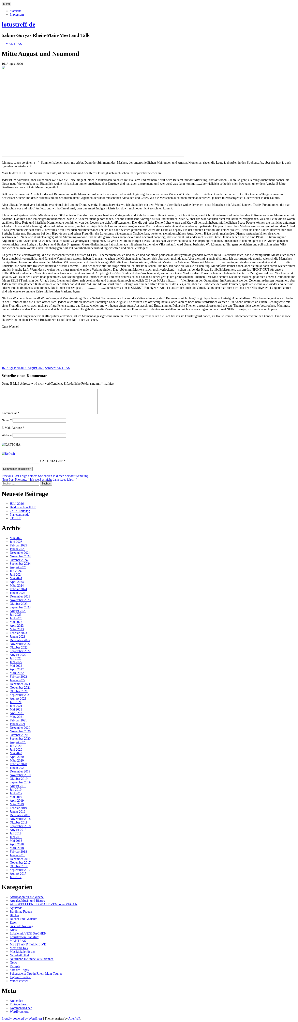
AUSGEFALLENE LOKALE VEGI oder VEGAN (43, 904)
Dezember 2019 (20, 771)
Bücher (14, 915)
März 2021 (17, 716)
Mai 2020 (16, 753)
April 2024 (17, 582)
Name (7, 420)
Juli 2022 (15, 658)
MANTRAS (14, 44)
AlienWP (74, 1018)
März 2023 (17, 629)
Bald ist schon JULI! (23, 507)
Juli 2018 (15, 833)
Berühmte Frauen (21, 911)
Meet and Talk (19, 948)
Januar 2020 (17, 767)
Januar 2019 (17, 811)
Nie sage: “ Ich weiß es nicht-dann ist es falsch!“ (39, 479)
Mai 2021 (16, 709)
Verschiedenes (19, 981)
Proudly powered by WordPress (22, 1018)
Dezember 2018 (20, 815)
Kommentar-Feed (21, 1008)
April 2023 (17, 625)
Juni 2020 (16, 749)
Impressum (17, 14)
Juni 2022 (16, 662)
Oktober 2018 (19, 822)
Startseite (15, 11)
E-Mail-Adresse (13, 427)
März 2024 (17, 585)
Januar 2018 (17, 855)
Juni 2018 (16, 837)
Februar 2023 (18, 633)
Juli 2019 (15, 789)
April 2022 (17, 669)
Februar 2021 (18, 720)
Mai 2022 (16, 665)
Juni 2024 (16, 574)
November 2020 (20, 731)
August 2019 (18, 786)
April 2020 (17, 756)
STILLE (15, 518)
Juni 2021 (16, 705)
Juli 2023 (15, 614)
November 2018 (20, 818)
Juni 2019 (16, 793)
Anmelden (16, 1000)
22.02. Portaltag (20, 511)
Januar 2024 (17, 592)
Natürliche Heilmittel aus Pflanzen (32, 959)
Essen (13, 922)
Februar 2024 (18, 589)
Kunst (13, 929)
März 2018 (17, 848)
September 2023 (20, 607)
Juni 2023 (16, 618)
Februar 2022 (18, 676)
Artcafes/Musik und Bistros (27, 900)
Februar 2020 (18, 764)
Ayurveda (16, 908)
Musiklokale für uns (22, 951)
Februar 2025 (18, 545)
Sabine (49, 368)
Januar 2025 (17, 549)
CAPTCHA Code (51, 461)
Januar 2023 (17, 636)
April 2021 (17, 713)
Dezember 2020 (20, 727)
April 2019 (17, 800)
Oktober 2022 (19, 647)
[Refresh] (8, 453)
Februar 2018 (18, 851)
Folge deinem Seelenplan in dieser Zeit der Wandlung (45, 476)
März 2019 (17, 804)
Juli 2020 (15, 746)
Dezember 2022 (20, 640)
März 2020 (17, 760)
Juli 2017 (15, 877)
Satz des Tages (19, 970)
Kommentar (10, 413)
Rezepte (15, 966)
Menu (6, 3)
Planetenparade (19, 514)
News (13, 962)
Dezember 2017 (20, 859)
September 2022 (20, 651)
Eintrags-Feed (19, 1004)
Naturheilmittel (19, 955)
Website (7, 435)
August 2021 (18, 698)
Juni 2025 (16, 541)
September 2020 (20, 738)
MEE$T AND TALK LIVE (28, 944)
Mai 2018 (16, 840)
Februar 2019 (18, 808)
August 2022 (18, 654)
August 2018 (18, 829)
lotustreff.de (18, 24)
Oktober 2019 (19, 778)
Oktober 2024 (19, 560)
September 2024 (20, 563)
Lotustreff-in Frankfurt (24, 937)
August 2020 (18, 742)
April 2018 (17, 844)
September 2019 (20, 782)
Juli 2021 (15, 702)
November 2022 (20, 643)
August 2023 (18, 611)
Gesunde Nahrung (21, 926)
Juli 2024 (15, 571)
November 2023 (20, 600)
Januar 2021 (17, 724)
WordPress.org (19, 1011)
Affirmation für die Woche (27, 897)
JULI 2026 (17, 503)
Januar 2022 (17, 680)
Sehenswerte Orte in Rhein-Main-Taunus (36, 973)
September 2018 (20, 826)
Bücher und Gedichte (23, 919)
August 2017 (18, 873)
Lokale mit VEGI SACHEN (28, 933)
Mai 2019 (16, 797)
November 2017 (20, 862)
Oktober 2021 (19, 691)
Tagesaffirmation (20, 977)
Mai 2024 (16, 578)
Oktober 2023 (19, 603)
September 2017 (20, 870)
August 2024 (18, 567)
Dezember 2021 (20, 684)
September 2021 (20, 695)
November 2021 (20, 687)
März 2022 (17, 673)
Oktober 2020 (19, 735)
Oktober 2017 (19, 866)
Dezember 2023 (20, 596)
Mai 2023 (16, 622)
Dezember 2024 (20, 552)
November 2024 (20, 556)
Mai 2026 (16, 538)
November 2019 (20, 775)
